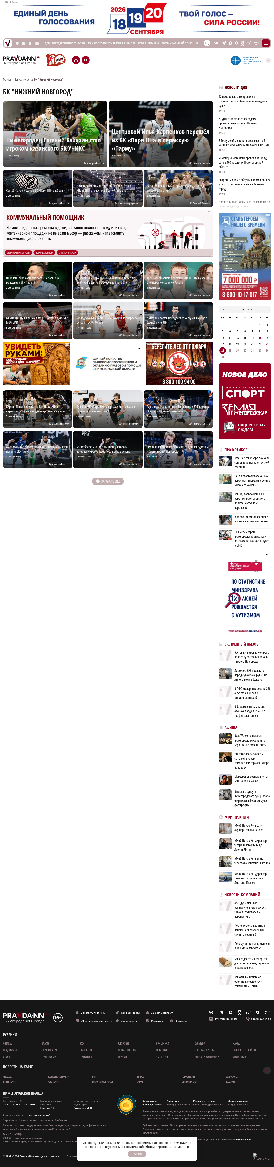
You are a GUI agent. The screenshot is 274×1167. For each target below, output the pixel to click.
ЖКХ (82, 1043)
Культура (199, 1043)
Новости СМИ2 (230, 995)
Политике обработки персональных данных (157, 1147)
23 (267, 344)
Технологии (48, 1057)
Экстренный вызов (241, 644)
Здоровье (124, 1043)
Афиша (231, 728)
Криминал (162, 1043)
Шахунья (231, 1081)
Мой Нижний (237, 817)
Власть (45, 1043)
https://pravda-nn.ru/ (37, 1115)
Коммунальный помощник (181, 43)
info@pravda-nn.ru (226, 1018)
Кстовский (53, 1081)
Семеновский (189, 1081)
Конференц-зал (130, 1012)
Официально (164, 1050)
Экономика (240, 1057)
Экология (162, 1057)
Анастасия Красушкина (128, 203)
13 (245, 337)
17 (222, 344)
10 (222, 337)
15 (260, 337)
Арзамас (7, 1076)
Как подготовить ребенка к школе (111, 43)
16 (267, 337)
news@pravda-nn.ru (178, 1104)
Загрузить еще (110, 481)
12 (237, 337)
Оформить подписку (93, 1012)
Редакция (157, 1021)
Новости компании (206, 1057)
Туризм (122, 1057)
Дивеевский (9, 1081)
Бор (94, 1076)
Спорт (6, 1057)
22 (260, 344)
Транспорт (86, 1057)
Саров (140, 1081)
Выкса (140, 1076)
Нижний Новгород (102, 1081)
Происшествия (127, 1050)
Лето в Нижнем (148, 43)
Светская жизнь (203, 1050)
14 (252, 337)
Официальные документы (97, 1021)
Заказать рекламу (162, 1012)
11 (230, 337)
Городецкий (188, 1076)
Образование (49, 1050)
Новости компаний (242, 895)
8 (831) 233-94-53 (261, 1018)
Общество (86, 1050)
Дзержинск (232, 1076)
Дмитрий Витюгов (95, 163)
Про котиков (236, 450)
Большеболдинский (58, 1076)
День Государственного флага (65, 43)
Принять (137, 1154)
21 (252, 344)
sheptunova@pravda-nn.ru (208, 1104)
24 (222, 350)
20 (245, 344)
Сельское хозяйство (245, 1050)
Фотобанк (181, 1021)
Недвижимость (12, 1050)
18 (230, 344)
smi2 (250, 1139)
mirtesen (240, 1139)
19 (237, 344)
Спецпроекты (129, 1021)
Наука (236, 1043)
